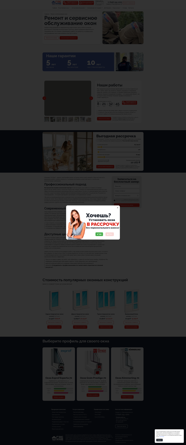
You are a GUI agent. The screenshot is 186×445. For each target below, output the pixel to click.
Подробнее (161, 436)
